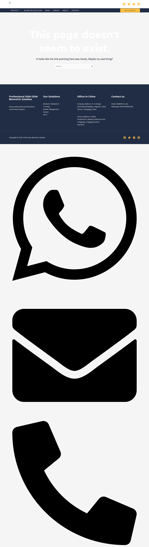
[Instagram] (133, 4)
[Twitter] (129, 4)
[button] (20, 10)
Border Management (51, 109)
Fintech (46, 112)
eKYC (45, 114)
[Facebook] (124, 4)
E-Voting (46, 106)
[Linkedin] (138, 4)
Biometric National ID (51, 104)
